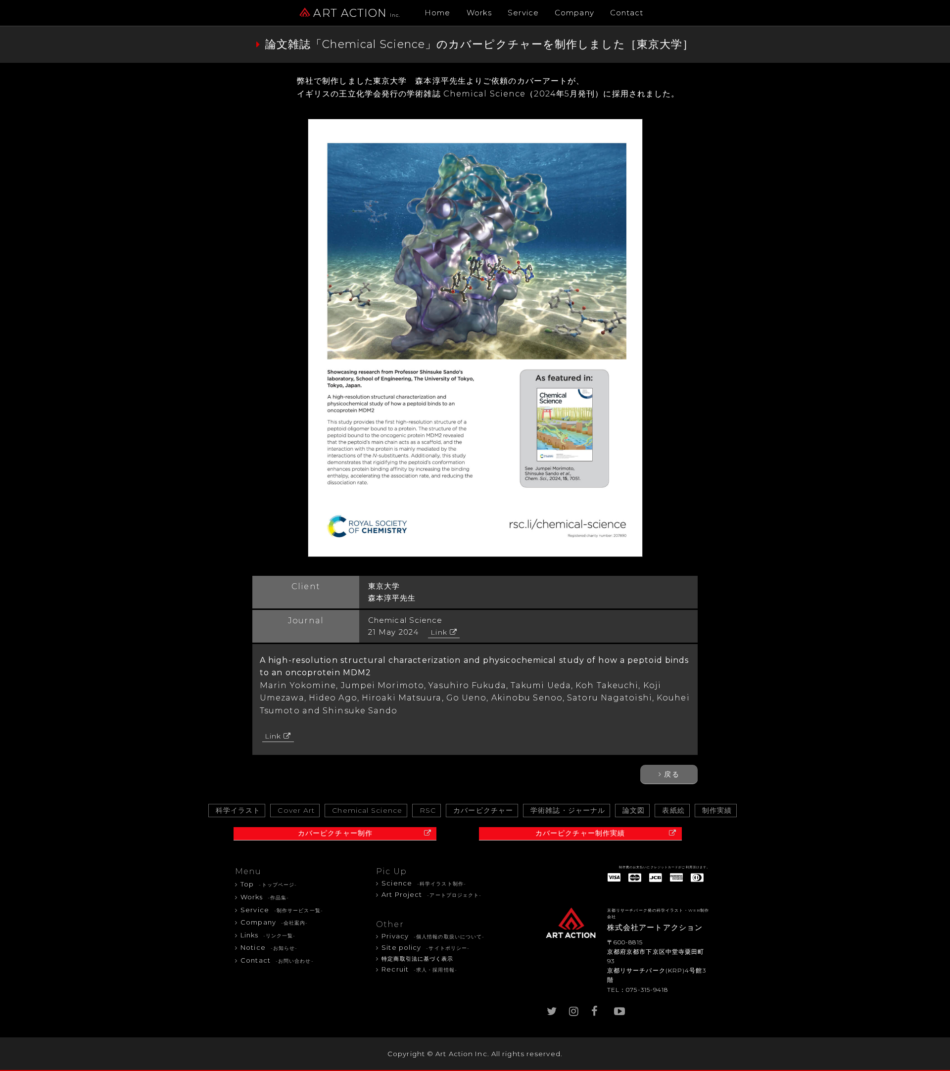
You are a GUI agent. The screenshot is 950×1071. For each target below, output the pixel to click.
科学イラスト (238, 810)
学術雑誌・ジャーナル (567, 810)
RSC (428, 810)
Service (523, 12)
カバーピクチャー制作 (335, 833)
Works (479, 12)
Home (437, 12)
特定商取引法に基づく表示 (417, 959)
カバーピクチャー (483, 810)
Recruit (419, 969)
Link (438, 632)
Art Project (431, 894)
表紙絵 (673, 810)
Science (423, 883)
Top (268, 884)
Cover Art (296, 810)
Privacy (432, 936)
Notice (268, 947)
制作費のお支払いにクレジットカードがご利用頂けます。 (665, 867)
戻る (671, 774)
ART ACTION (356, 13)
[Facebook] (596, 1009)
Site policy (425, 947)
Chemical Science (367, 810)
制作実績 (717, 810)
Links (267, 935)
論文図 (633, 810)
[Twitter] (552, 1009)
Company (574, 12)
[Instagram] (574, 1009)
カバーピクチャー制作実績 (580, 833)
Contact (627, 12)
